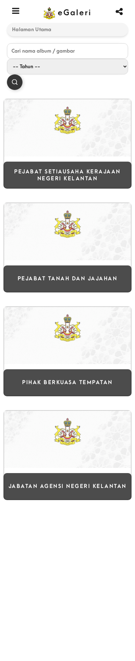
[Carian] (14, 82)
